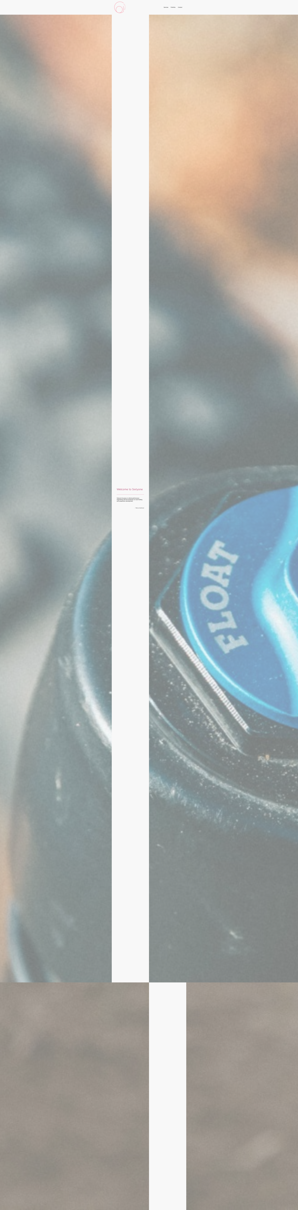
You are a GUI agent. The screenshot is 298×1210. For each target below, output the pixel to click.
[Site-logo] (120, 7)
